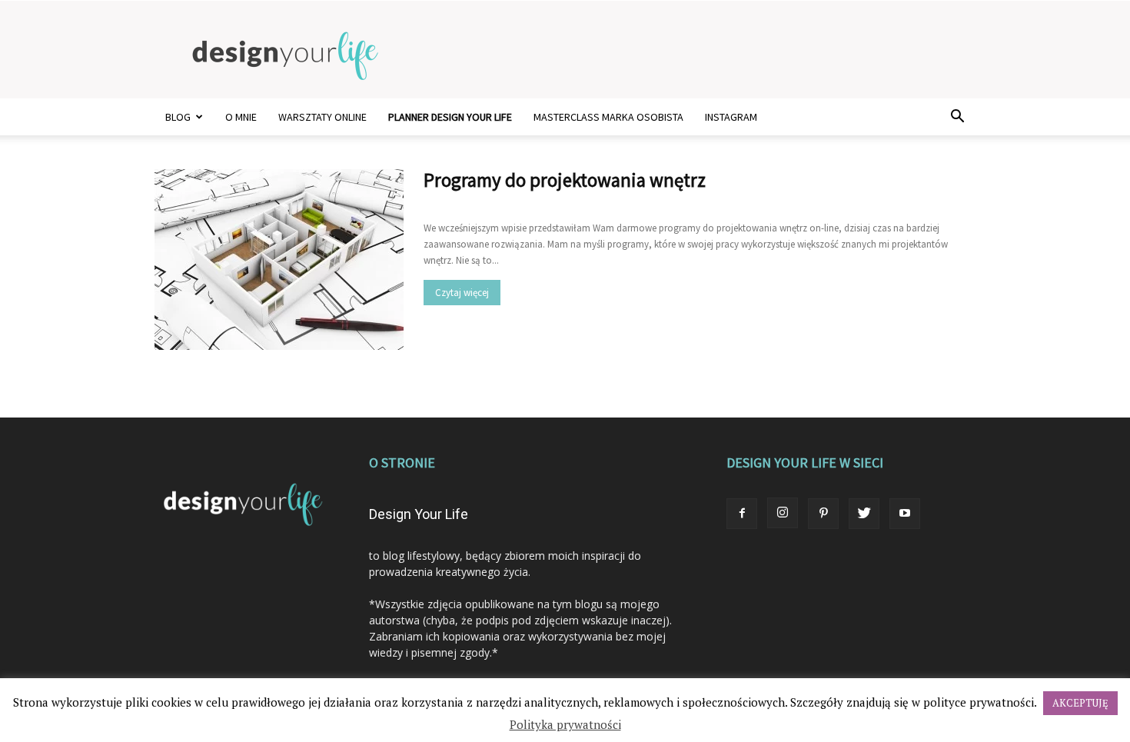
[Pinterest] (823, 513)
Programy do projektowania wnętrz (565, 180)
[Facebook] (741, 513)
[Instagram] (782, 512)
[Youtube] (904, 513)
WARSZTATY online (322, 117)
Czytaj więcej (462, 292)
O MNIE (241, 117)
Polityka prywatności (565, 724)
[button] (957, 118)
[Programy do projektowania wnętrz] (279, 259)
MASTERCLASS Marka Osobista (608, 117)
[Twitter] (864, 513)
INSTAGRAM (731, 117)
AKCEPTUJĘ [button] (1080, 703)
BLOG (178, 117)
